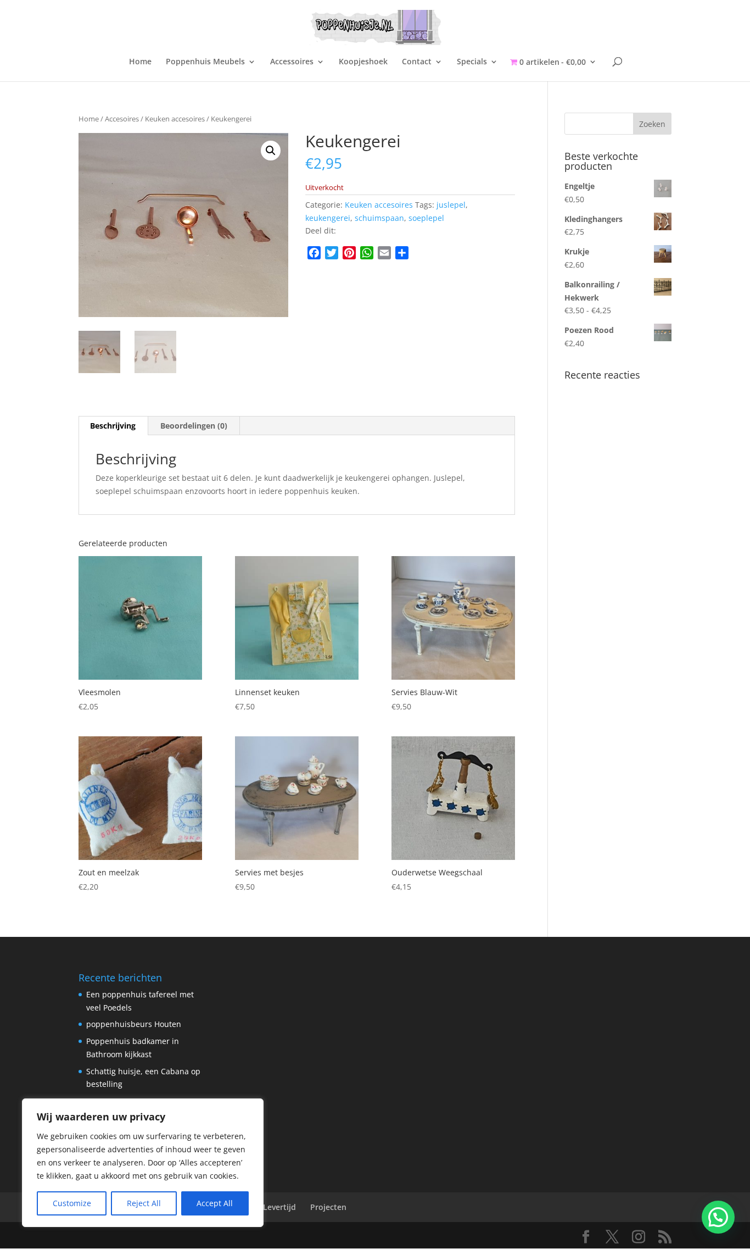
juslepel (451, 204)
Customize (72, 1203)
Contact (417, 62)
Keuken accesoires (175, 119)
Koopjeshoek (363, 62)
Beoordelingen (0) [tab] (193, 425)
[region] (143, 1162)
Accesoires (122, 119)
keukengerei (327, 218)
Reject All (144, 1203)
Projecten (328, 1207)
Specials (472, 62)
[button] (271, 150)
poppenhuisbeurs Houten (133, 1024)
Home (140, 62)
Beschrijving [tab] (113, 425)
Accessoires (292, 62)
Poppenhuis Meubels (205, 62)
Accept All (215, 1203)
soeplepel (426, 218)
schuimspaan (379, 218)
